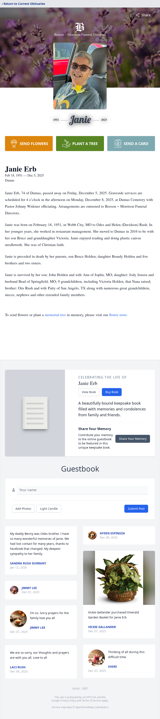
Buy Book (111, 392)
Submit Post (136, 509)
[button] (119, 578)
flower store (118, 314)
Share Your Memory (132, 439)
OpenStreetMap (84, 707)
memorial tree (55, 314)
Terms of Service (91, 700)
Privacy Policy (68, 700)
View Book (89, 392)
